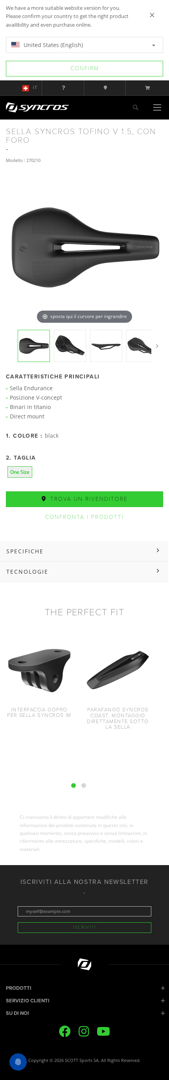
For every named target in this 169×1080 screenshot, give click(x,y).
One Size (19, 472)
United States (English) (52, 45)
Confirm (84, 68)
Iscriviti (84, 927)
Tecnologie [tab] (27, 571)
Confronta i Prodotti (84, 517)
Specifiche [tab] (25, 551)
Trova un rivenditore (88, 499)
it (35, 87)
